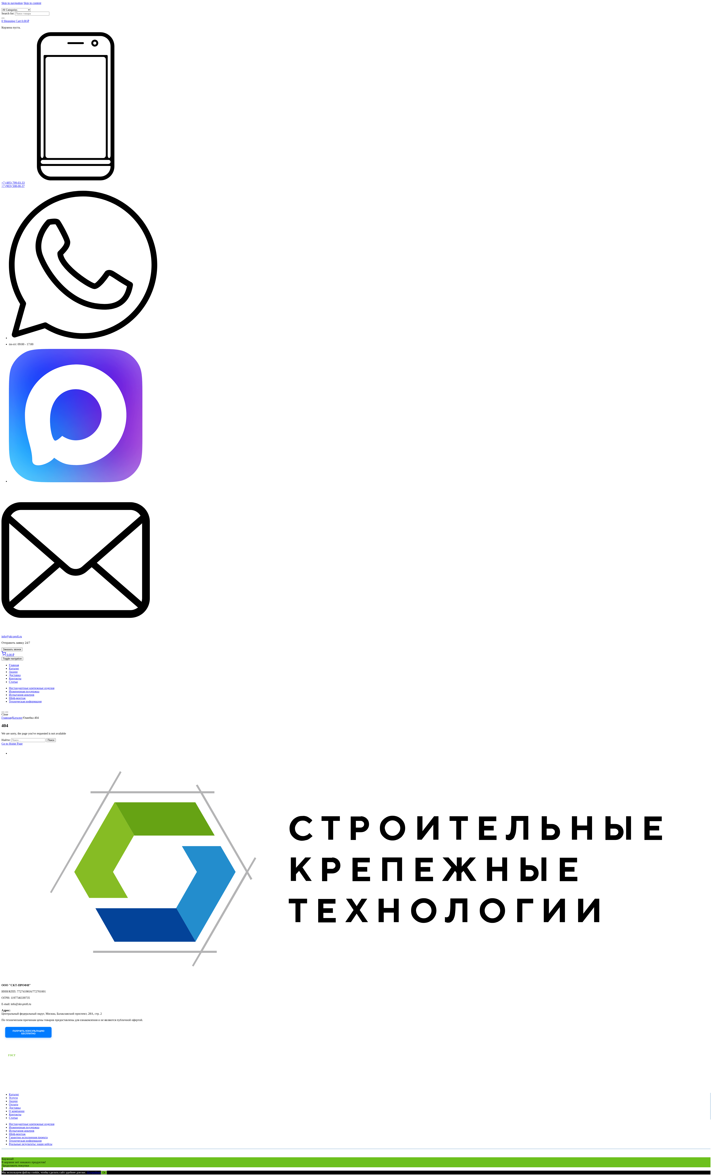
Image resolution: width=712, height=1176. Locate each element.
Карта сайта (39, 1156)
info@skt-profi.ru (11, 636)
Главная (14, 665)
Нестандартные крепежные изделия (31, 688)
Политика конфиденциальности (15, 1156)
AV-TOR (75, 1156)
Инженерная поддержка (24, 691)
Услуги (13, 1097)
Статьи (13, 681)
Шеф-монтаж (17, 698)
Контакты (15, 678)
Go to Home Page (12, 743)
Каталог (14, 668)
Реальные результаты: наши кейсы (30, 1144)
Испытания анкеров (21, 694)
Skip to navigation (12, 3)
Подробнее (94, 1172)
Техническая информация (25, 701)
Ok (104, 1172)
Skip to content (32, 3)
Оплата (13, 1104)
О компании (16, 1111)
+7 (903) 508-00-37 (13, 186)
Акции (13, 671)
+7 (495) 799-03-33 (13, 182)
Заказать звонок (12, 649)
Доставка (15, 675)
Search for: (7, 13)
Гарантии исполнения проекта (28, 1137)
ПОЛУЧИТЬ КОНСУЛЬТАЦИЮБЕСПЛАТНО (28, 1032)
